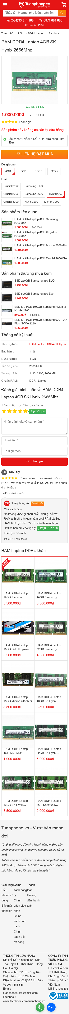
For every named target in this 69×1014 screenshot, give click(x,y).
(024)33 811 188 (22, 20)
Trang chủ (7, 33)
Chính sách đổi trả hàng (19, 937)
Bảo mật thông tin (7, 908)
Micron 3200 (51, 201)
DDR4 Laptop (36, 33)
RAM (21, 33)
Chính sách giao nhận (20, 906)
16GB (38, 171)
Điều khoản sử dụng (7, 895)
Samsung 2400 (34, 186)
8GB (23, 171)
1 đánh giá (24, 122)
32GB (54, 171)
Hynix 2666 (55, 194)
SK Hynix (54, 33)
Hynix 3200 (31, 201)
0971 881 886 (53, 20)
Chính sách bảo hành (19, 921)
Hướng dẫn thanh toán (33, 900)
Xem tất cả (34, 107)
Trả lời (4, 493)
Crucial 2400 (11, 186)
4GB (8, 171)
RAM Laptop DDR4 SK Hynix (47, 344)
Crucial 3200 (11, 201)
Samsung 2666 (34, 194)
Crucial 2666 (11, 194)
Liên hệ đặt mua (37, 154)
